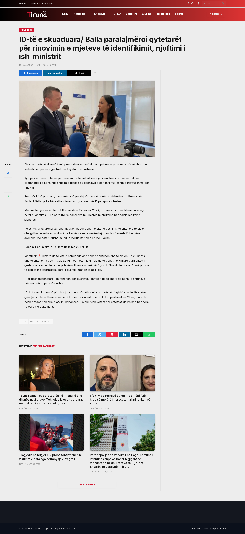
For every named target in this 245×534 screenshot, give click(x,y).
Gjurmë (147, 13)
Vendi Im (131, 13)
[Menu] (21, 14)
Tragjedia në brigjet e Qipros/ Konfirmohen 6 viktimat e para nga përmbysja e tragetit (50, 457)
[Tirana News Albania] (37, 14)
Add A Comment (87, 484)
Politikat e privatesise (41, 3)
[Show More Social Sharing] (95, 73)
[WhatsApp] (8, 196)
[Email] (8, 189)
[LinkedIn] (8, 181)
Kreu (65, 13)
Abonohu (216, 14)
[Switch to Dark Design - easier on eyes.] (198, 3)
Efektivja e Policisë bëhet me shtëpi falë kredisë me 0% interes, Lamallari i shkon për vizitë (121, 399)
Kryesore (26, 30)
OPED (117, 13)
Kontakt (22, 3)
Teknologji (163, 13)
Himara (34, 321)
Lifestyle (100, 13)
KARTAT (46, 321)
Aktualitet (80, 13)
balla (23, 321)
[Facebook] (8, 174)
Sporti (179, 13)
